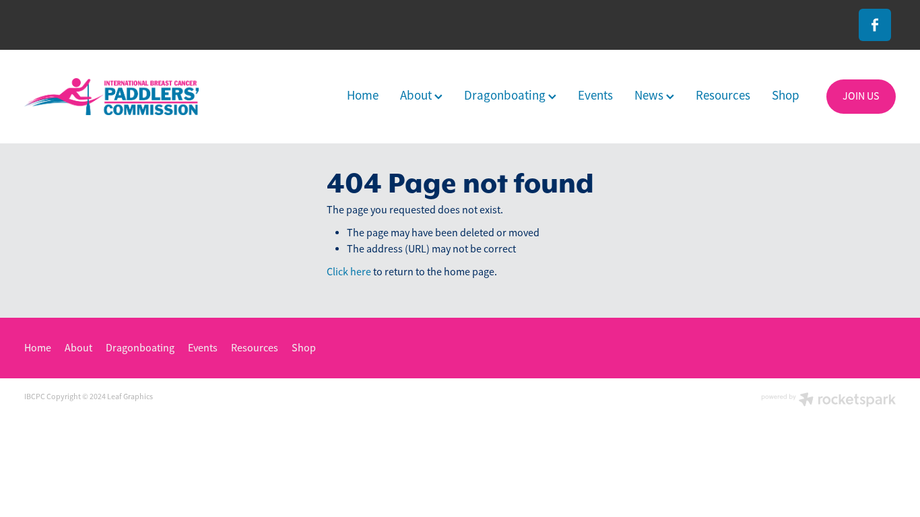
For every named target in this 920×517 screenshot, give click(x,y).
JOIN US (861, 96)
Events (595, 96)
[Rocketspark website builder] (828, 401)
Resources (723, 96)
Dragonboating (506, 96)
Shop (785, 96)
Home (363, 96)
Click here (349, 272)
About (417, 96)
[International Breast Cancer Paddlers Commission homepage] (111, 97)
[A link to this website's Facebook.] (875, 25)
